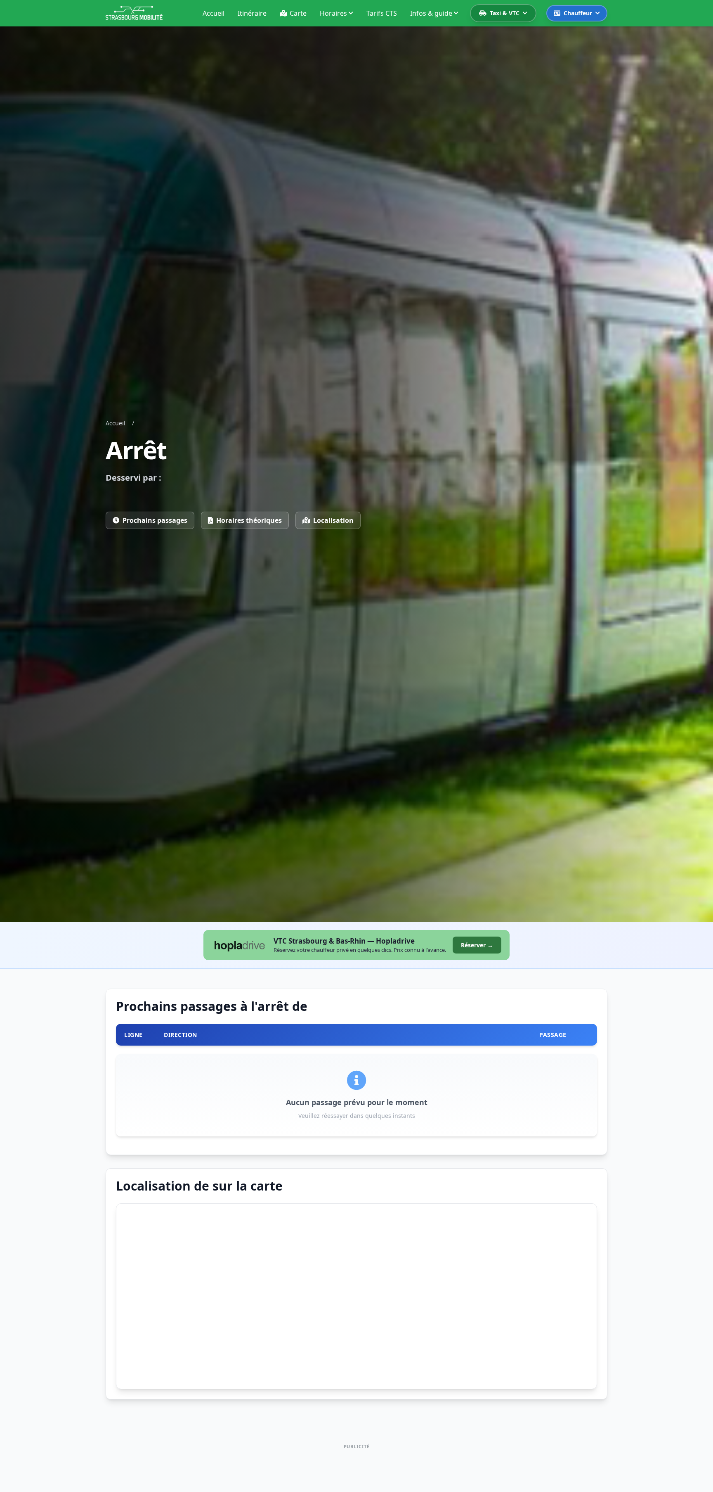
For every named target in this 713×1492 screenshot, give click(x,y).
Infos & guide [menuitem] (431, 13)
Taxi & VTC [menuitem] (504, 13)
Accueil (115, 423)
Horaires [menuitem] (333, 13)
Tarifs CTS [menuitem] (381, 13)
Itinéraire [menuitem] (252, 13)
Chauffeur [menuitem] (578, 13)
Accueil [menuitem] (213, 13)
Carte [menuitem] (298, 13)
